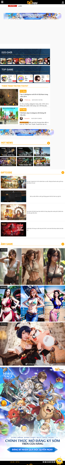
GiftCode (6, 172)
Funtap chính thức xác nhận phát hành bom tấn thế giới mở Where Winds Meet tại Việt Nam (9, 155)
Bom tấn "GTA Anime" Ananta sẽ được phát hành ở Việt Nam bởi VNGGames (42, 155)
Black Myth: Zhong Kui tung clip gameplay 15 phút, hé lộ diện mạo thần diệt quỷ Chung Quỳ (26, 155)
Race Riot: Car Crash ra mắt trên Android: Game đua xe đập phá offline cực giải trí (43, 165)
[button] (48, 63)
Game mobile (5, 158)
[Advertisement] (32, 33)
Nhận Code (45, 182)
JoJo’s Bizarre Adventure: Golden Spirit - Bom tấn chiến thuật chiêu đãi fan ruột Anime (8, 165)
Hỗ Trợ (17, 462)
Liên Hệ (12, 462)
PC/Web (4, 148)
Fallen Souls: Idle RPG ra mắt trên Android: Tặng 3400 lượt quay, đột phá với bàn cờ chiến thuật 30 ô (26, 165)
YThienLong (27, 100)
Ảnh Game (7, 244)
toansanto (27, 118)
